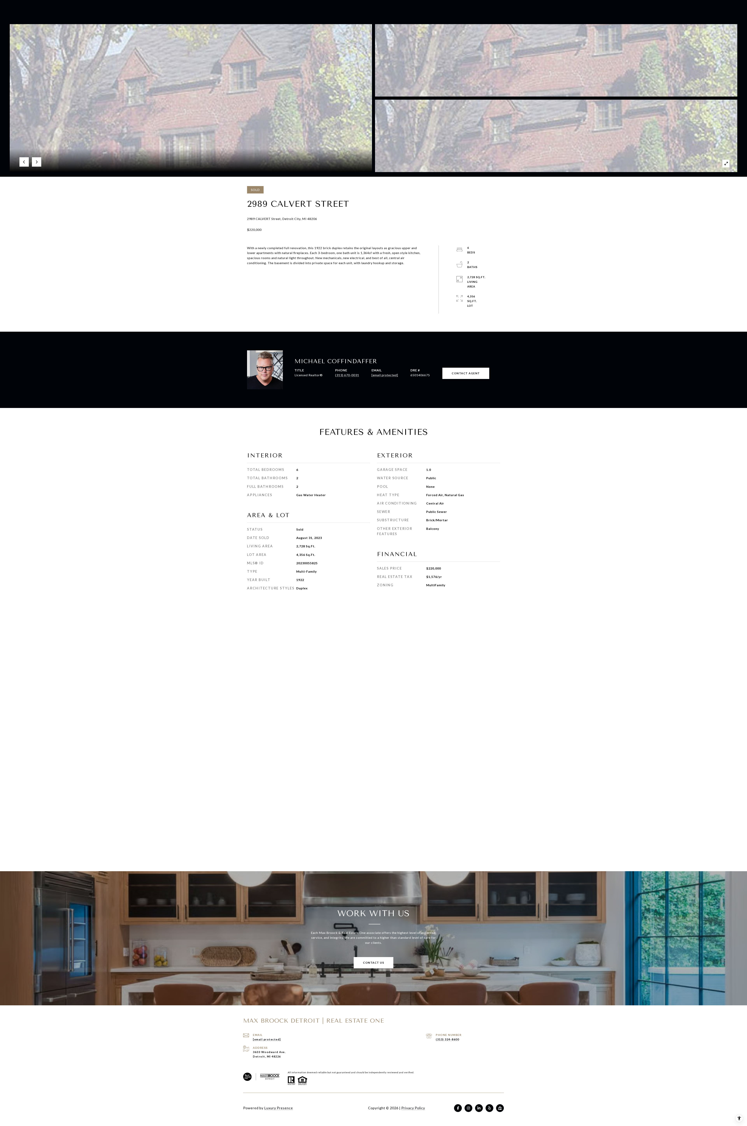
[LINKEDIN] (479, 1108)
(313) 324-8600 (447, 1039)
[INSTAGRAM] (468, 1108)
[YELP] (489, 1108)
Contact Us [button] (373, 962)
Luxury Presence (278, 1108)
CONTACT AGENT (466, 373)
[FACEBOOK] (458, 1108)
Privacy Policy (413, 1108)
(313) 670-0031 (347, 375)
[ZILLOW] (500, 1108)
